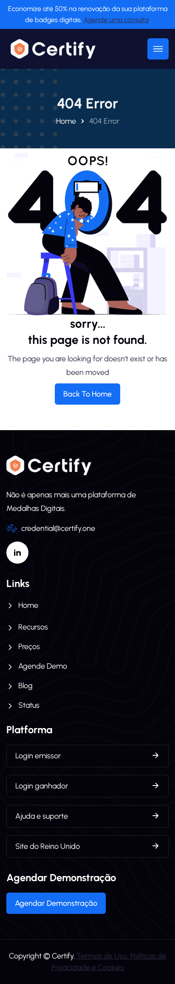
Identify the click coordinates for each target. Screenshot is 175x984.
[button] (158, 49)
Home (66, 121)
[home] (51, 49)
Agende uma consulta (116, 20)
